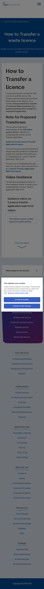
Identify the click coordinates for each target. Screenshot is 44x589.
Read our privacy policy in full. (18, 293)
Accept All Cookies (22, 300)
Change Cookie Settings (22, 306)
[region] (22, 294)
